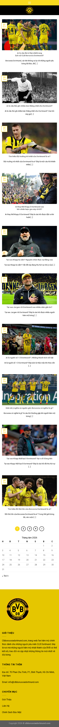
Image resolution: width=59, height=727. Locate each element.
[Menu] (29, 2)
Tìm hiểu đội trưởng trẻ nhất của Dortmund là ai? (29, 156)
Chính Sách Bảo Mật (11, 712)
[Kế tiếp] (41, 528)
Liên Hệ (5, 706)
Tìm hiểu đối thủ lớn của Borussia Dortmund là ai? (29, 509)
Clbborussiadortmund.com (14, 640)
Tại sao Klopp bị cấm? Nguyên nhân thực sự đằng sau (29, 260)
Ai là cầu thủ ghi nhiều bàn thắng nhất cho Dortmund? (29, 106)
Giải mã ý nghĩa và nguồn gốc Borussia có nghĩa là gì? (29, 408)
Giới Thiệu (6, 699)
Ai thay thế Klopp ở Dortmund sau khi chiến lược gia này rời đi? (29, 208)
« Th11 (5, 576)
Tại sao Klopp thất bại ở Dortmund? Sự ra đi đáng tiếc (29, 458)
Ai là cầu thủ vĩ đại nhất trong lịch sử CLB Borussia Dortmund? (29, 54)
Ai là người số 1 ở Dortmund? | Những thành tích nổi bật (29, 358)
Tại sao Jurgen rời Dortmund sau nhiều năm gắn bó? (29, 307)
